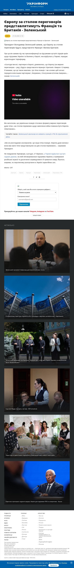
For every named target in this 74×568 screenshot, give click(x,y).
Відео (6, 523)
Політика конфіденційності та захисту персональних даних (45, 535)
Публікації (7, 516)
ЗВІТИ (40, 539)
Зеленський (14, 76)
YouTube (50, 211)
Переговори (37, 172)
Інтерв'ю (7, 518)
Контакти (41, 518)
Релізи (6, 540)
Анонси (27, 9)
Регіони (26, 14)
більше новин (37, 215)
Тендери (41, 527)
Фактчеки (24, 525)
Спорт (42, 14)
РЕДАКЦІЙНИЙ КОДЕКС (45, 542)
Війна (5, 14)
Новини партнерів (10, 532)
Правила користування (45, 525)
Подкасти (7, 513)
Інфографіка (8, 528)
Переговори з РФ (57, 172)
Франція (28, 172)
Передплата (42, 520)
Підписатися (23, 204)
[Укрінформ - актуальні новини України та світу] (37, 3)
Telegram (33, 211)
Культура (35, 14)
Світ (20, 14)
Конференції (8, 535)
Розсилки (41, 544)
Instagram (40, 211)
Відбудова (25, 518)
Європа (21, 172)
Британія (13, 172)
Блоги (6, 525)
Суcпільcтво (25, 532)
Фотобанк (13, 9)
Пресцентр (20, 9)
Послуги (5, 9)
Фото (5, 520)
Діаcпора (24, 536)
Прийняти (53, 565)
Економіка (13, 14)
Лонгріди (7, 530)
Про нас (41, 516)
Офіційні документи (10, 537)
